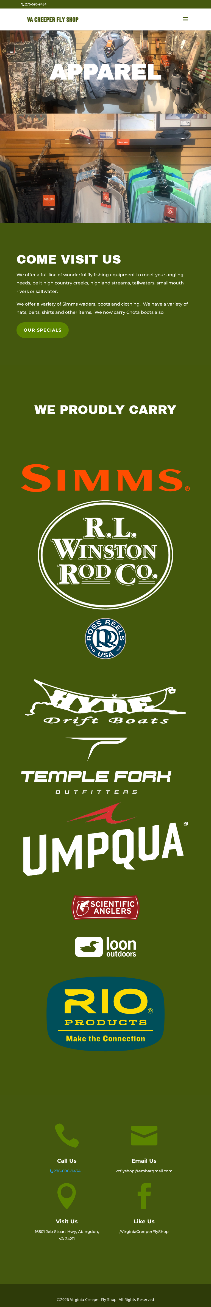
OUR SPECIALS (43, 330)
